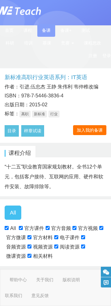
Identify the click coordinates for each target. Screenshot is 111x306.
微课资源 (16, 256)
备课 (46, 30)
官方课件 (34, 228)
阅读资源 (70, 246)
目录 (11, 130)
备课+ (66, 30)
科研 (10, 42)
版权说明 (71, 279)
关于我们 (44, 279)
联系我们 (13, 295)
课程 (27, 30)
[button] (67, 43)
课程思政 (92, 42)
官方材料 (43, 237)
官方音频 (61, 228)
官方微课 (16, 237)
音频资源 (16, 246)
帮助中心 (18, 279)
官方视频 (88, 228)
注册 (92, 55)
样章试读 (32, 130)
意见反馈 (40, 295)
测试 (85, 30)
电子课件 (70, 237)
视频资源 (43, 246)
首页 (9, 30)
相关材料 (43, 256)
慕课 (47, 42)
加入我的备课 (90, 130)
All (13, 228)
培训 (28, 42)
